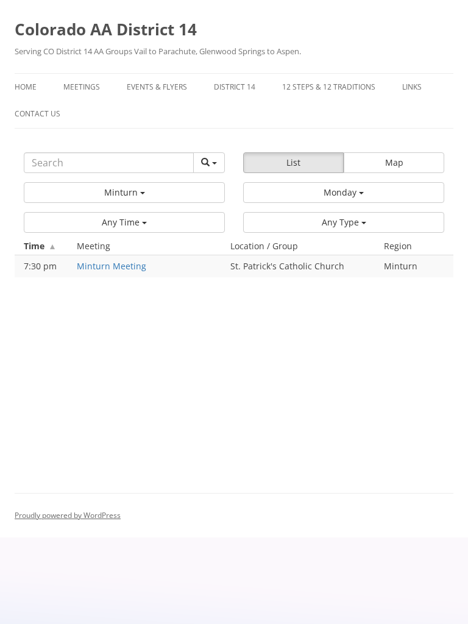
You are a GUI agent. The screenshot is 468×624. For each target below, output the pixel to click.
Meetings (81, 87)
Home (26, 87)
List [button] (293, 162)
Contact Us (37, 113)
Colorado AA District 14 (106, 29)
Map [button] (394, 162)
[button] (124, 192)
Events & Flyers (157, 87)
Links (412, 87)
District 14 (234, 87)
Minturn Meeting (111, 266)
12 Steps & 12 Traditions (328, 87)
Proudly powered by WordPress (68, 515)
